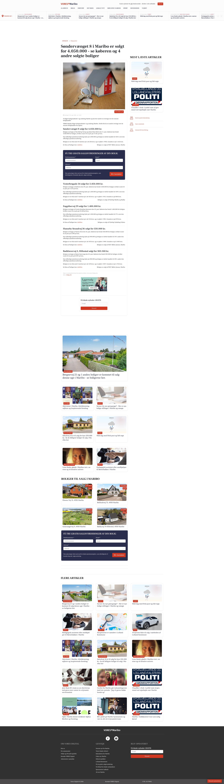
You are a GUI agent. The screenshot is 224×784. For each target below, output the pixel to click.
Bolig (73, 8)
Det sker (90, 8)
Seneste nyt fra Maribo (102, 748)
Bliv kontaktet (116, 174)
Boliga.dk (68, 275)
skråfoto (79, 145)
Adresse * (68, 164)
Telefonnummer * (70, 157)
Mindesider (134, 8)
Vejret (144, 8)
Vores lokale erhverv (102, 751)
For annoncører (65, 751)
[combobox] (64, 548)
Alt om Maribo (100, 772)
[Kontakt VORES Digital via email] (116, 738)
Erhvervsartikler (101, 759)
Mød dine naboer (114, 8)
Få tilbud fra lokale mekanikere (105, 767)
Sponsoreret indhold (102, 769)
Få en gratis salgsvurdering (104, 764)
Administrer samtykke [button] (67, 759)
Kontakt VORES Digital (68, 756)
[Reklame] (94, 284)
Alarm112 (64, 8)
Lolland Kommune (101, 762)
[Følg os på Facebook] (108, 738)
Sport (125, 8)
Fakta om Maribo (101, 756)
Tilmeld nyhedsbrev (215, 781)
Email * (97, 157)
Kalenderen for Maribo (103, 754)
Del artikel (118, 112)
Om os (63, 748)
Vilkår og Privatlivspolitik (68, 754)
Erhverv (81, 8)
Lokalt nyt (100, 8)
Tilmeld (160, 4)
